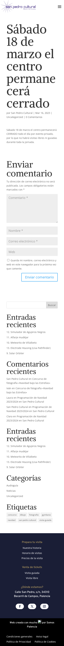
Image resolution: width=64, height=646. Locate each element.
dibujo (23, 514)
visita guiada (45, 520)
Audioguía (12, 485)
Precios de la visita (32, 558)
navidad (11, 520)
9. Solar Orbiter (15, 353)
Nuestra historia (32, 548)
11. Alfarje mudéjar (17, 337)
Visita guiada (32, 573)
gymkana (46, 514)
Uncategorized (14, 117)
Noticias (11, 490)
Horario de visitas (32, 553)
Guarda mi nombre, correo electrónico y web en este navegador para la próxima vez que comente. (31, 264)
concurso (12, 514)
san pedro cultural (27, 520)
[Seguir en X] (32, 606)
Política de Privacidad (18, 642)
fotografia (34, 514)
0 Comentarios (34, 117)
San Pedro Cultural (22, 113)
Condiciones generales (19, 636)
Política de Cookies (45, 642)
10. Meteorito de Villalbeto (21, 342)
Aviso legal (42, 636)
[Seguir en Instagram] (44, 606)
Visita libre (32, 578)
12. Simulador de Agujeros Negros (26, 332)
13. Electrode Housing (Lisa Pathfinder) (28, 348)
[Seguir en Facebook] (20, 606)
